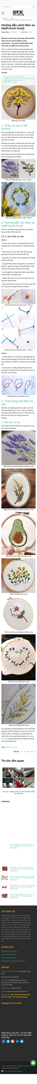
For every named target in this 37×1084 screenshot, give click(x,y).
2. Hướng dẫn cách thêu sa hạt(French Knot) (18, 78)
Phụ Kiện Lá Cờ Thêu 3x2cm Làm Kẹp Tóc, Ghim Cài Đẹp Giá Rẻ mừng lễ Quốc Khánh (22, 869)
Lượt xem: (24, 32)
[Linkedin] (28, 751)
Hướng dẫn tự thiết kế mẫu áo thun (13, 961)
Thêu (12, 18)
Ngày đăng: (5, 32)
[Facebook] (21, 751)
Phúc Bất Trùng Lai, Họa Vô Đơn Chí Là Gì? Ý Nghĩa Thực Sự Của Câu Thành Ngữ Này (22, 846)
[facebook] (3, 1041)
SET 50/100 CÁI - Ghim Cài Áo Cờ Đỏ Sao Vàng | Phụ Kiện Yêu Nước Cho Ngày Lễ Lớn (22, 887)
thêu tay (8, 747)
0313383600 (14, 977)
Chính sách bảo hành (8, 958)
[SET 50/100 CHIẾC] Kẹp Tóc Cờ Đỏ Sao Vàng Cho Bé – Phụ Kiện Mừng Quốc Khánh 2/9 (22, 896)
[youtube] (12, 1041)
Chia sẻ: (16, 751)
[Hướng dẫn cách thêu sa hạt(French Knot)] (32, 751)
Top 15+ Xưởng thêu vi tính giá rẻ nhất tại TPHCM (18, 793)
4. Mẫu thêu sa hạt (9, 82)
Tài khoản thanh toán (8, 954)
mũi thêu (15, 747)
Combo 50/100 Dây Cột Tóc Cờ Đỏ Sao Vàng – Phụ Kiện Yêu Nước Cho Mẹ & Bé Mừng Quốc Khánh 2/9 (22, 878)
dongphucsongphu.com (25, 1066)
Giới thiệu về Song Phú (9, 951)
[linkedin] (22, 1041)
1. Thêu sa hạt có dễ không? (12, 76)
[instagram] (17, 1041)
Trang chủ (4, 18)
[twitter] (8, 1041)
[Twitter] (25, 751)
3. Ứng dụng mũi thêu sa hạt (12, 80)
